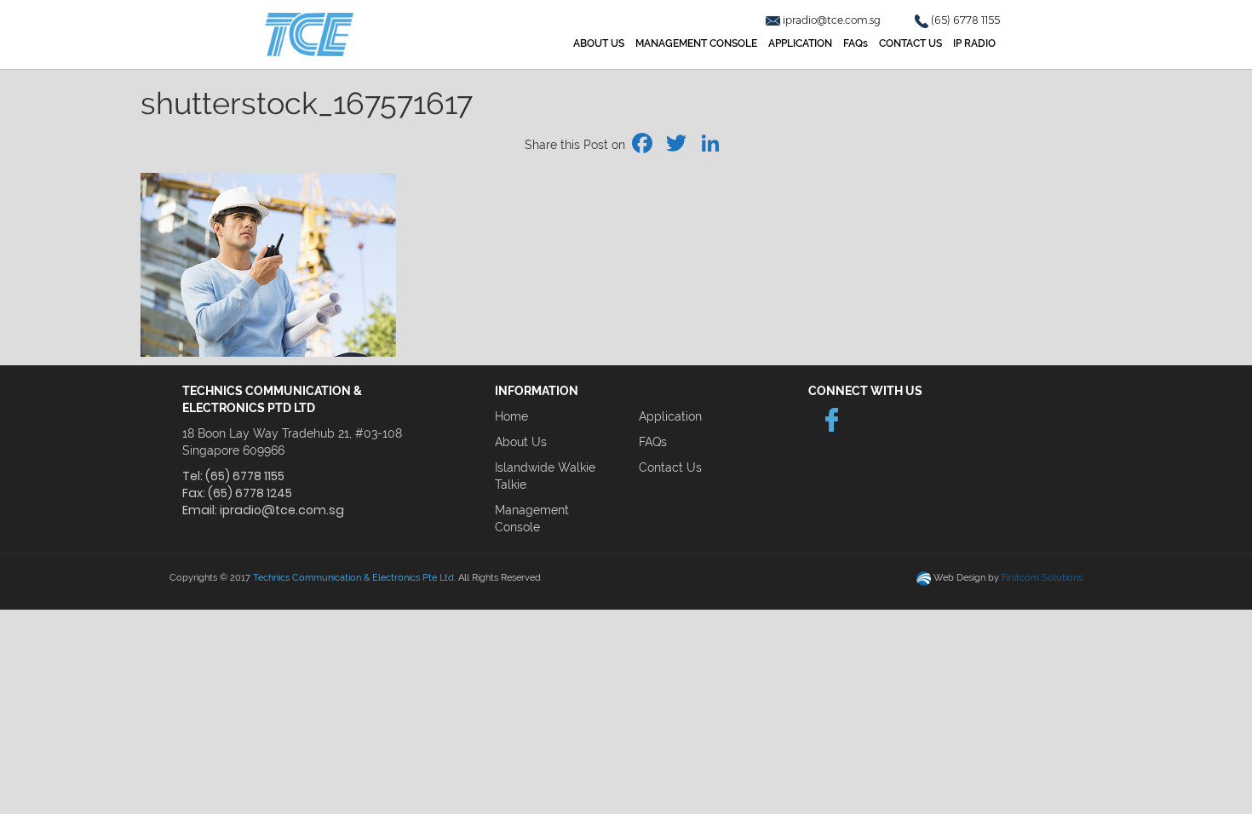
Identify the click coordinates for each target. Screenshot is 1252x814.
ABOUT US (598, 43)
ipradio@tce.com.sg (833, 20)
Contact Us (670, 467)
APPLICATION (800, 43)
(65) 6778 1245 (250, 493)
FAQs (855, 43)
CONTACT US (910, 43)
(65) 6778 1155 (965, 20)
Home (511, 416)
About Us (521, 442)
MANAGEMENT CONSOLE (696, 43)
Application (670, 416)
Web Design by (1008, 577)
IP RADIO (974, 43)
